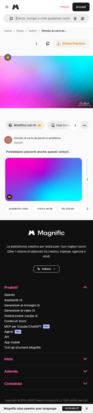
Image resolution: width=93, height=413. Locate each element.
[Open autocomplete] (10, 18)
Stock (20, 31)
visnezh (18, 142)
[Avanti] (75, 125)
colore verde (45, 208)
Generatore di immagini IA (22, 305)
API (6, 337)
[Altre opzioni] (36, 43)
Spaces (9, 295)
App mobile (12, 342)
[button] (46, 269)
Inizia (8, 359)
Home (8, 31)
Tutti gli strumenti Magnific (22, 347)
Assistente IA (13, 300)
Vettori (33, 31)
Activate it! (72, 408)
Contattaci (13, 383)
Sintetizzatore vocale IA (21, 316)
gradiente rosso (18, 208)
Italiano (46, 269)
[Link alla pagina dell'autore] (8, 140)
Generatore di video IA (19, 310)
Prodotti (11, 287)
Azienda (11, 371)
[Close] (86, 408)
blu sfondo (68, 208)
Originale (28, 58)
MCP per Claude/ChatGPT (26, 326)
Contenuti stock (15, 321)
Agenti (12, 332)
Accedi (81, 7)
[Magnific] (46, 234)
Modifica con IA (22, 126)
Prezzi (64, 7)
